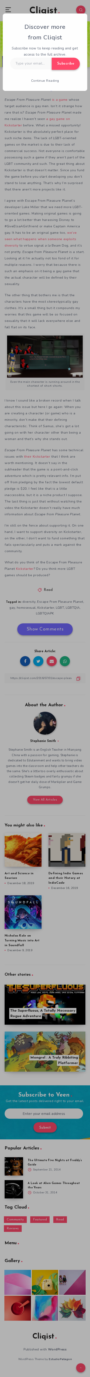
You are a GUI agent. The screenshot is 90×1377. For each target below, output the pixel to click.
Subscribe (66, 63)
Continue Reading (45, 81)
